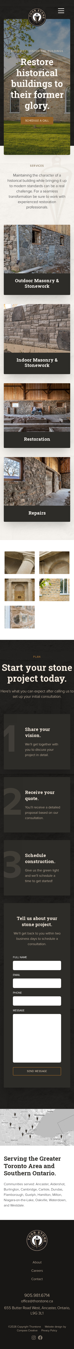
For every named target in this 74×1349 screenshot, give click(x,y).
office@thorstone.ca (37, 1300)
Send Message (37, 1071)
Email (16, 975)
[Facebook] (40, 1337)
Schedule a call (37, 121)
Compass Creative (27, 1330)
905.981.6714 (37, 1295)
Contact (37, 1278)
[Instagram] (34, 1337)
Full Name (20, 957)
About (37, 1262)
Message (18, 1010)
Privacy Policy (49, 1330)
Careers (37, 1270)
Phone (17, 993)
